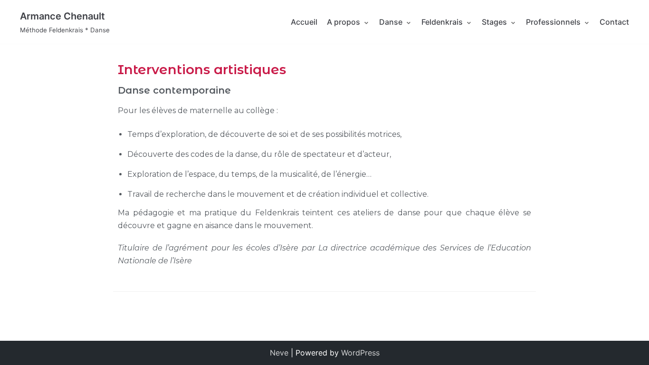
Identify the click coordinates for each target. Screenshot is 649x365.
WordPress (360, 352)
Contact (614, 22)
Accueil (304, 22)
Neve (279, 352)
